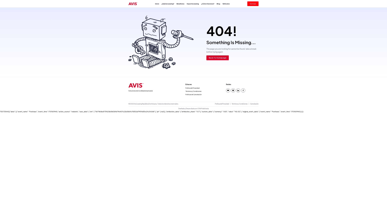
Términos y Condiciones (193, 91)
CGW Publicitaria (203, 108)
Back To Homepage (217, 58)
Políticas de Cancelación (193, 94)
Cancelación (254, 104)
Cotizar (253, 4)
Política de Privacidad (192, 88)
